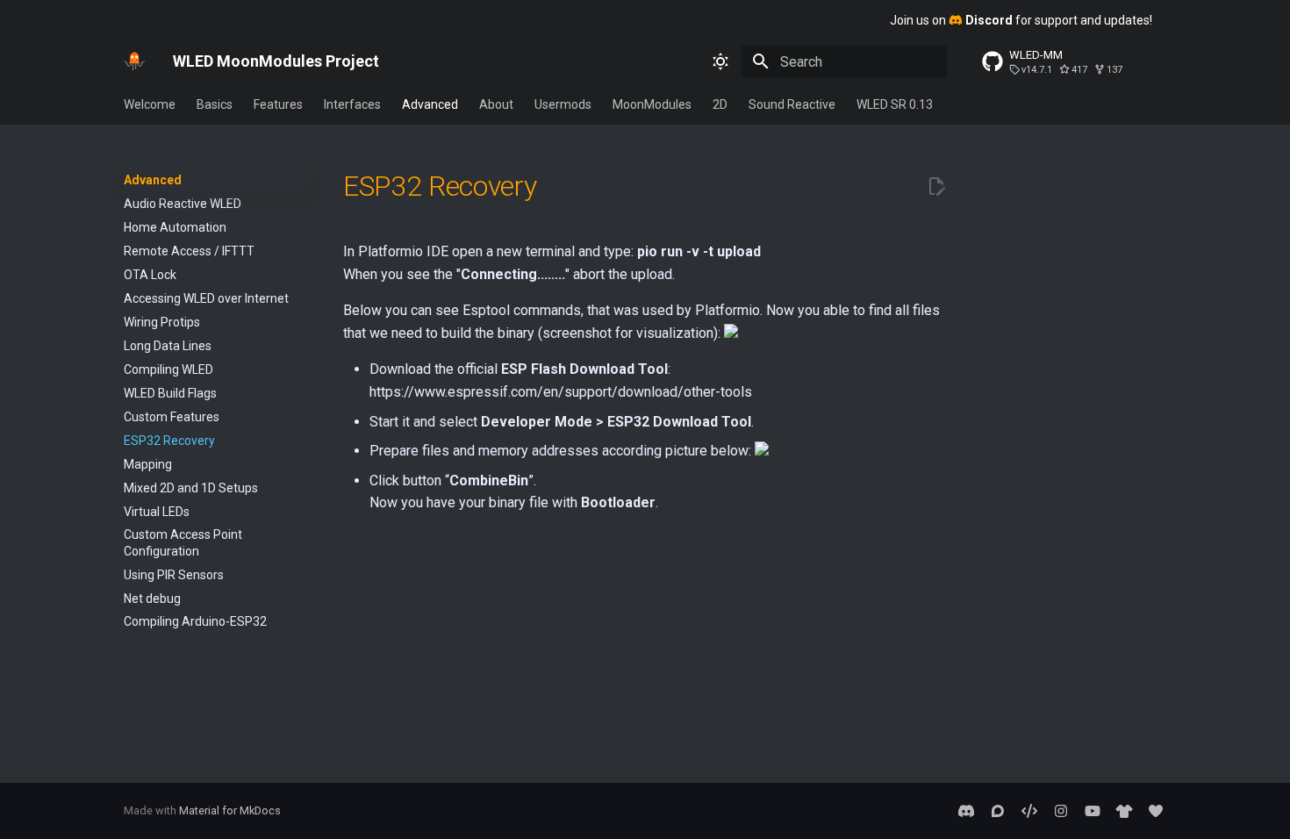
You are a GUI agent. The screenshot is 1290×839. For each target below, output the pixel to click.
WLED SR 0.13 (894, 104)
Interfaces (352, 104)
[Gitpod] (1029, 811)
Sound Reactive (792, 104)
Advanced (430, 104)
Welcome (150, 104)
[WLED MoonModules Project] (134, 61)
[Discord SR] (966, 811)
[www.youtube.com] (1093, 811)
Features (278, 104)
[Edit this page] (936, 187)
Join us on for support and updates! (1021, 20)
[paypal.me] (1156, 811)
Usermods (562, 104)
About (496, 104)
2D (720, 104)
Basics (215, 104)
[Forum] (998, 811)
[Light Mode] (720, 61)
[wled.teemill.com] (1124, 811)
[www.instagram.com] (1061, 811)
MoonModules (652, 104)
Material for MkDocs (230, 810)
